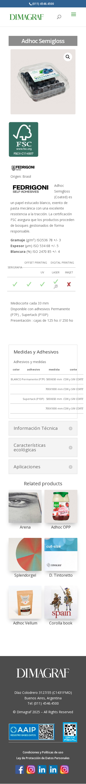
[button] (68, 57)
